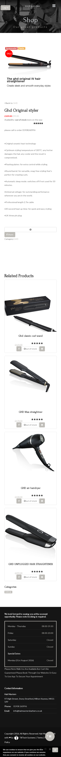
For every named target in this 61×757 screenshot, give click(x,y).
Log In (5, 7)
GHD (15, 103)
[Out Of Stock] (30, 229)
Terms (40, 737)
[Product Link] (42, 348)
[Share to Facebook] (18, 348)
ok (55, 750)
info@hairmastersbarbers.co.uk (27, 711)
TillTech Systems (27, 737)
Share (10, 234)
